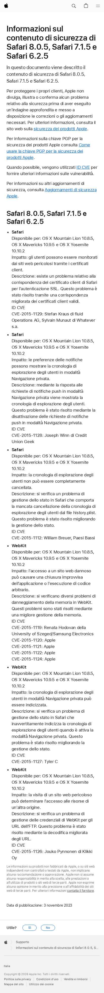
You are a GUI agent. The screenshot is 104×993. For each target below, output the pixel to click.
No (48, 928)
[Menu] (98, 6)
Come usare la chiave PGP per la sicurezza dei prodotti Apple (48, 151)
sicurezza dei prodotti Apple (60, 128)
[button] (74, 6)
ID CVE (83, 167)
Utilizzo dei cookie (41, 984)
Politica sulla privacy (17, 979)
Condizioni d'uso (47, 979)
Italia (7, 966)
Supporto (22, 942)
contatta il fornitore (80, 890)
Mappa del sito (14, 984)
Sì (29, 928)
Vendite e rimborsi (76, 979)
